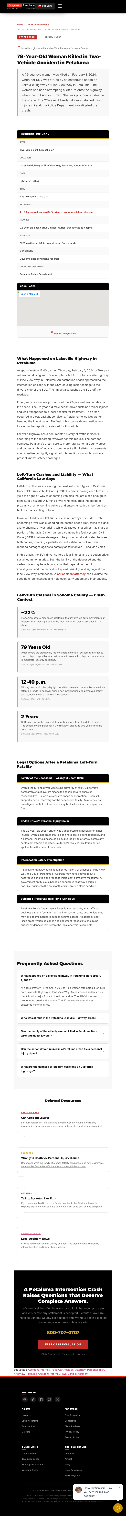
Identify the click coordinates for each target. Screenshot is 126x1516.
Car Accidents (29, 1453)
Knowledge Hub (73, 1475)
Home (20, 24)
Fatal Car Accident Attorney (68, 1369)
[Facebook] (41, 1399)
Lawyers (26, 1415)
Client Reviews (72, 1426)
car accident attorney (71, 574)
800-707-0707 (63, 1332)
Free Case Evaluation (63, 1344)
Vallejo (68, 1464)
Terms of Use (72, 1437)
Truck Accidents (30, 1459)
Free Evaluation (73, 1415)
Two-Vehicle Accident (75, 1373)
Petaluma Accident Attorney (43, 1373)
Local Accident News (38, 24)
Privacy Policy (72, 1431)
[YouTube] (25, 1399)
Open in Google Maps (65, 333)
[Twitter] (58, 1399)
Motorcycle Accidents (33, 1464)
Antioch (69, 1459)
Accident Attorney (39, 1369)
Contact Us (70, 1420)
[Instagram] (49, 1399)
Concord (69, 1453)
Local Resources (73, 1470)
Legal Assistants (30, 1420)
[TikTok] (33, 1399)
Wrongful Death (30, 1470)
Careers (26, 1431)
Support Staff (28, 1426)
